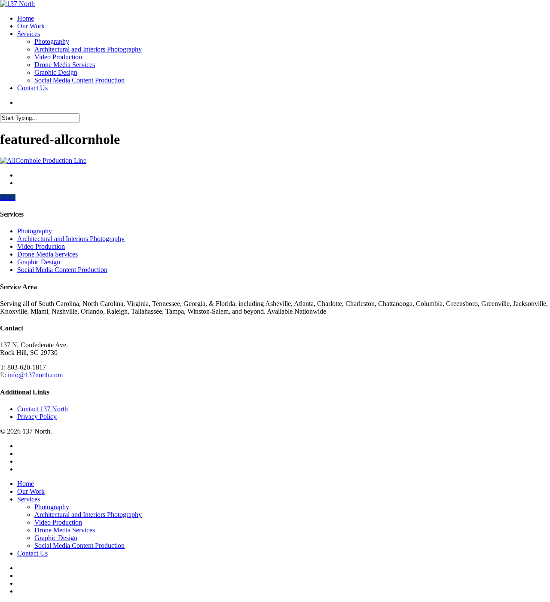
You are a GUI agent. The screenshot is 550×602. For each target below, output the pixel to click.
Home (25, 483)
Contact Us (32, 553)
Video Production (41, 246)
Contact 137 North (42, 409)
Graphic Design (38, 262)
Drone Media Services (47, 254)
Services (28, 499)
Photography (34, 231)
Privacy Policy (37, 416)
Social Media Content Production (62, 269)
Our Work (31, 491)
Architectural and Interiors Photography (71, 238)
